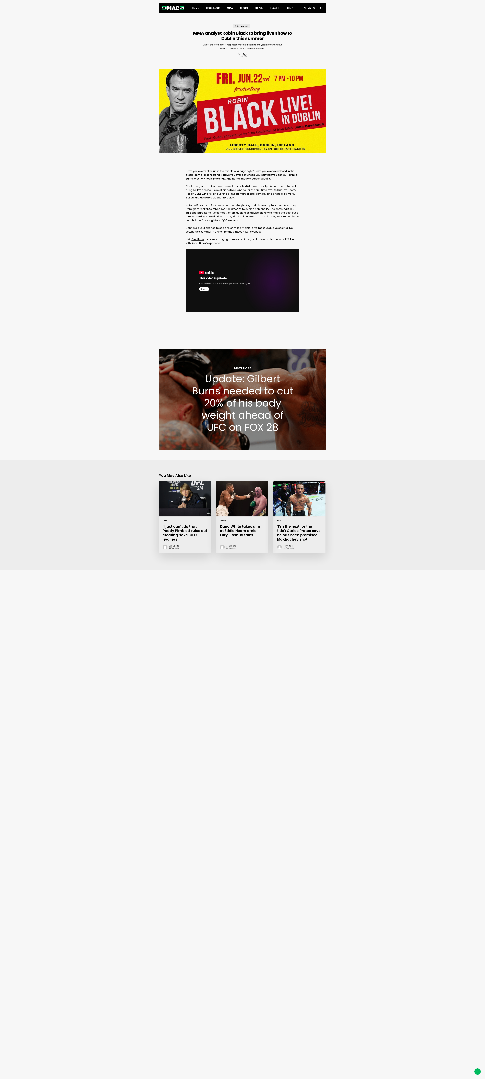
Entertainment (241, 26)
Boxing (223, 521)
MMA (165, 521)
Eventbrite (197, 239)
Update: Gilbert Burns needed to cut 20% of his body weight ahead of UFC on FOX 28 (242, 399)
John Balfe (242, 54)
